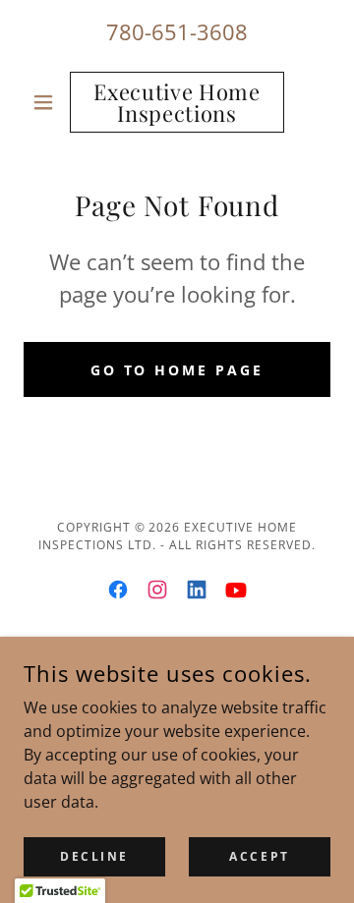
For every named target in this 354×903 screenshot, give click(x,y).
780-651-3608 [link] (177, 31)
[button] (47, 102)
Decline (94, 856)
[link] (177, 102)
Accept (259, 856)
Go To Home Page (177, 370)
